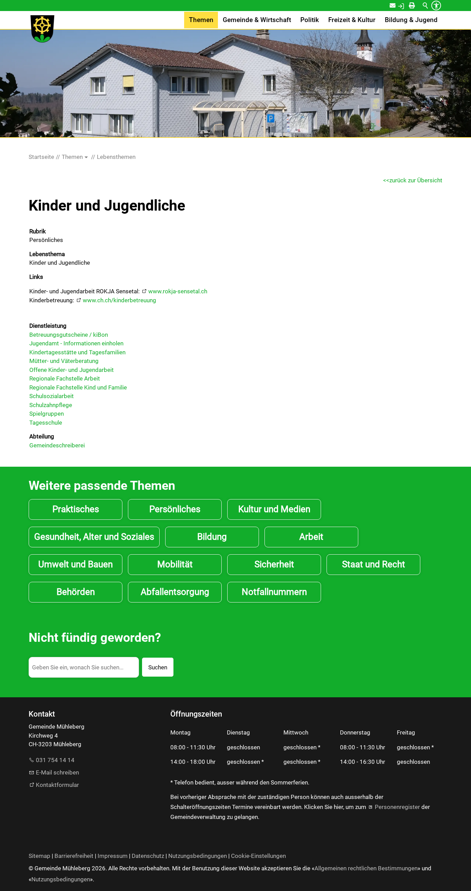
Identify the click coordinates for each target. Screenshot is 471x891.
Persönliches (174, 509)
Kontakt (397, 5)
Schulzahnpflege (50, 405)
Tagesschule (45, 422)
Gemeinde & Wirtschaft (257, 20)
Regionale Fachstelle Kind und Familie (78, 387)
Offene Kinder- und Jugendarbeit (71, 369)
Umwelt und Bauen (75, 564)
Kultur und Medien (274, 509)
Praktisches (75, 509)
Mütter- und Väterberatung (64, 360)
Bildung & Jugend (411, 20)
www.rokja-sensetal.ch (177, 291)
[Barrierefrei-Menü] (436, 5)
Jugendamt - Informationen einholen (76, 343)
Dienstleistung (48, 325)
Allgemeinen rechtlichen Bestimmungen (366, 868)
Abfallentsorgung (175, 592)
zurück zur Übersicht (415, 180)
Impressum (113, 855)
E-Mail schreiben (57, 772)
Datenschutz (148, 855)
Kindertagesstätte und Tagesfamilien (77, 352)
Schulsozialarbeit (51, 396)
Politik (309, 20)
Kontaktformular (57, 784)
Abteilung (41, 436)
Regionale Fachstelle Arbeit (64, 378)
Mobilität (175, 564)
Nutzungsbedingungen (197, 855)
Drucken (418, 5)
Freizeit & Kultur (351, 20)
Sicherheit (274, 564)
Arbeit (311, 536)
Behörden (76, 592)
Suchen (157, 667)
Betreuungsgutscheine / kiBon (68, 334)
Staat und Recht (373, 564)
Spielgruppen (46, 413)
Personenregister (397, 806)
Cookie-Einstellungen (258, 855)
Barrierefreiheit (73, 855)
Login (408, 5)
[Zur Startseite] (42, 29)
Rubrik (37, 231)
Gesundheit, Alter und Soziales (94, 536)
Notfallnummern (274, 592)
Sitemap (39, 855)
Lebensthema (47, 254)
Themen (201, 20)
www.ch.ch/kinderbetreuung (119, 300)
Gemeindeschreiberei (57, 445)
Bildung (212, 536)
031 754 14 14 (55, 760)
